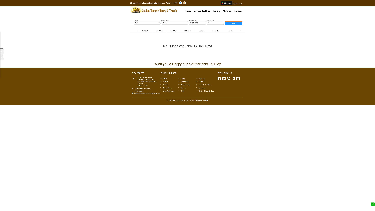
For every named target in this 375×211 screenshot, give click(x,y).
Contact (238, 11)
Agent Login (237, 3)
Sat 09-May (187, 31)
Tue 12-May (230, 31)
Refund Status (167, 88)
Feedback (201, 82)
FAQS (182, 91)
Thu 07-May (160, 31)
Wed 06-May (145, 31)
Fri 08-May (174, 31)
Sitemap (183, 88)
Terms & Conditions (204, 85)
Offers (164, 79)
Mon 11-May (215, 31)
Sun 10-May (201, 31)
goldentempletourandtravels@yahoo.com (148, 3)
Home (188, 11)
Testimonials (184, 82)
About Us (227, 11)
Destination (164, 20)
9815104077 (172, 3)
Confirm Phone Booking (206, 91)
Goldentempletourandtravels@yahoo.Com (147, 93)
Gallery (216, 11)
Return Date (210, 20)
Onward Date (193, 20)
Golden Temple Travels (199, 100)
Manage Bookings (202, 11)
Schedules (165, 85)
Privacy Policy (185, 85)
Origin (136, 20)
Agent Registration (168, 91)
